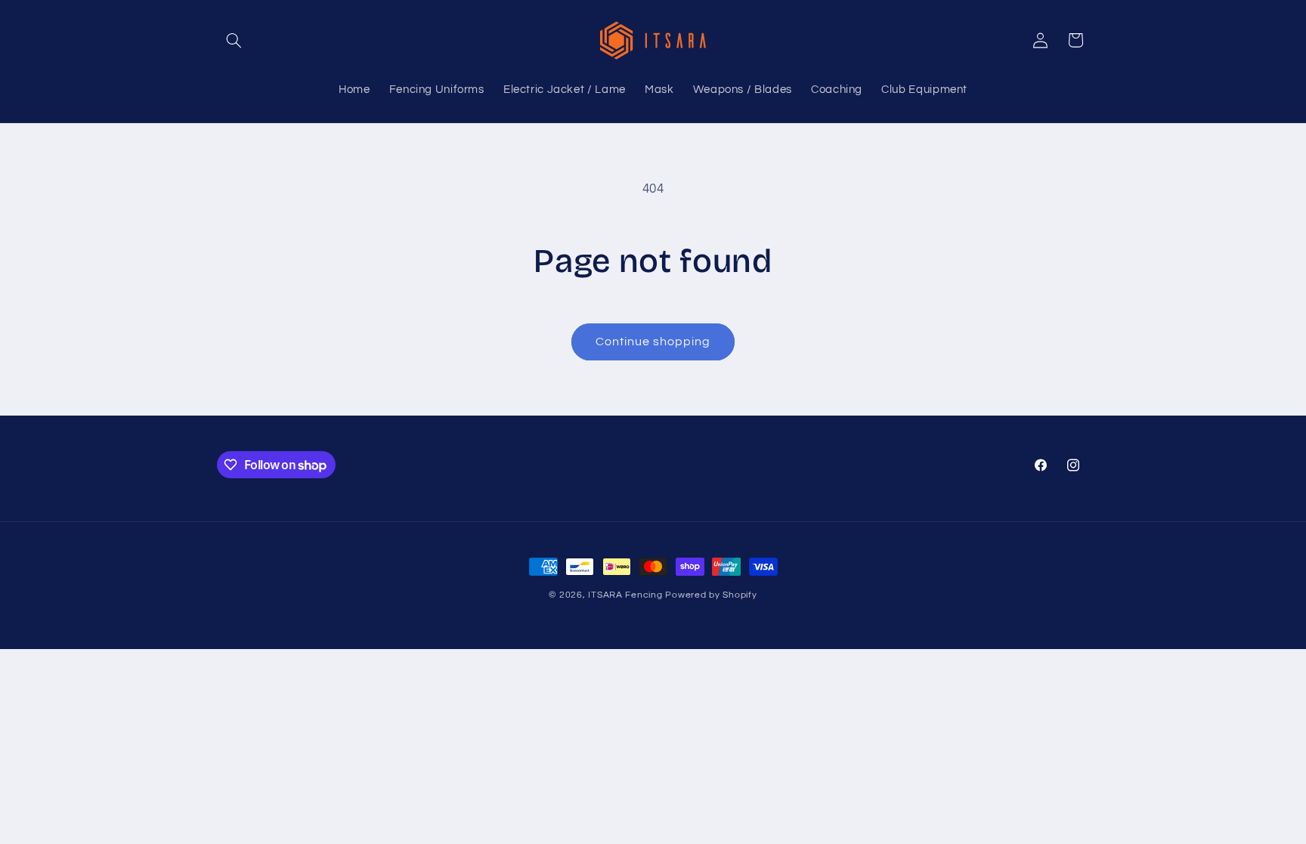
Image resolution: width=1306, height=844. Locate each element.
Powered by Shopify (711, 595)
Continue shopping (653, 341)
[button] (234, 40)
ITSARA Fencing (625, 595)
